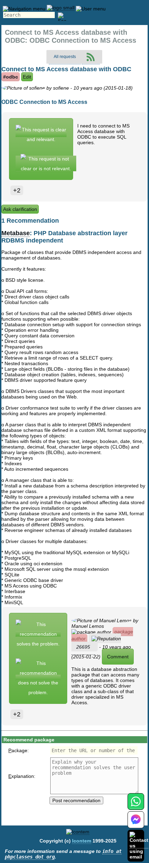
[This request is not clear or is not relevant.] (46, 163)
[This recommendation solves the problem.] (38, 634)
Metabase (15, 233)
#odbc (10, 77)
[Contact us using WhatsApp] (135, 805)
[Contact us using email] (139, 845)
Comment (118, 656)
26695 (83, 647)
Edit (27, 77)
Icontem (81, 841)
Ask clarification (20, 209)
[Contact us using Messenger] (136, 824)
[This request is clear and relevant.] (41, 134)
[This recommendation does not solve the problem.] (38, 678)
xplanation (21, 776)
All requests (65, 56)
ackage (17, 750)
